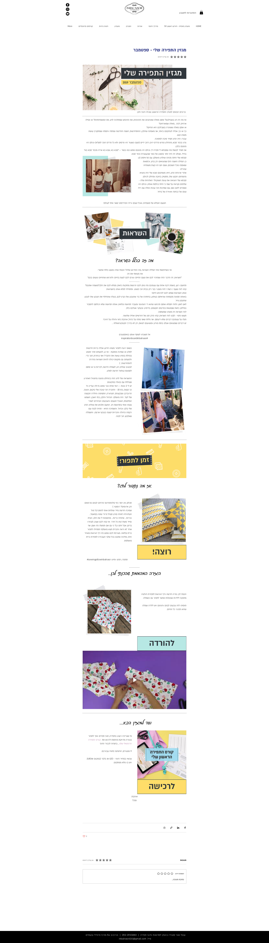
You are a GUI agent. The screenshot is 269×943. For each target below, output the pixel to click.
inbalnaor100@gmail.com (132, 938)
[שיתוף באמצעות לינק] (171, 827)
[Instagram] (67, 9)
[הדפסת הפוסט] (164, 827)
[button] (85, 26)
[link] (201, 12)
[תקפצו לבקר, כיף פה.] (67, 5)
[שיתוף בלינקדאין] (178, 827)
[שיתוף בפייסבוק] (185, 827)
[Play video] (134, 680)
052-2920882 (129, 935)
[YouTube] (67, 14)
